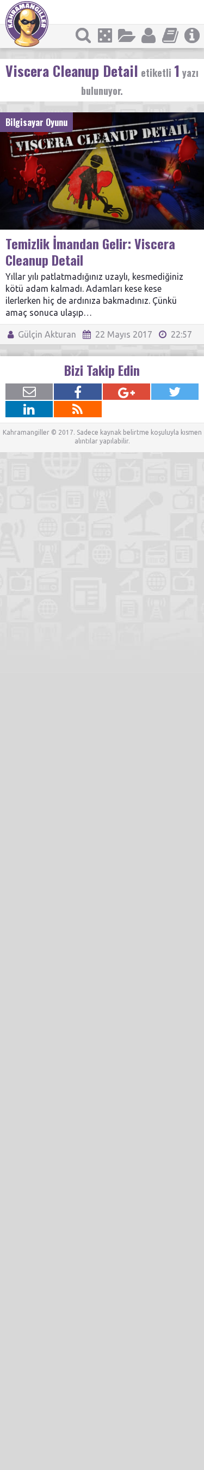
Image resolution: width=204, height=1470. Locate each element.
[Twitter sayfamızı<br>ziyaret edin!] (175, 391)
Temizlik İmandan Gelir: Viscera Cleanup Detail (90, 251)
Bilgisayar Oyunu (36, 122)
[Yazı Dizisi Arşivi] (170, 35)
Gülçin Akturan (46, 334)
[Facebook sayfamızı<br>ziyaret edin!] (77, 391)
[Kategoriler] (127, 35)
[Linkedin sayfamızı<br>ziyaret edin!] (29, 409)
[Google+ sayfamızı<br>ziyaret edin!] (126, 391)
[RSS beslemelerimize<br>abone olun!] (77, 409)
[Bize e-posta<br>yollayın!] (29, 391)
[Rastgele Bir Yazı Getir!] (105, 35)
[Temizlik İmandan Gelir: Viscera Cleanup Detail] (102, 117)
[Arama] (83, 35)
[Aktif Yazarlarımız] (148, 35)
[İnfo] (192, 35)
